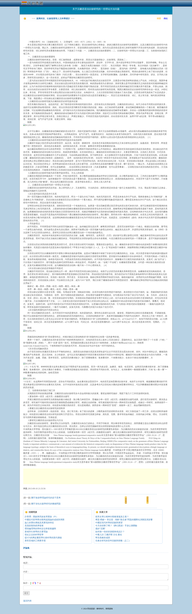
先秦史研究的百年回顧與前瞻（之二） (113, 541)
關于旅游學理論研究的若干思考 (46, 498)
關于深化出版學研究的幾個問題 (46, 504)
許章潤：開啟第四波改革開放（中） (41, 516)
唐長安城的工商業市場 (35, 541)
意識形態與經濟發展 (34, 525)
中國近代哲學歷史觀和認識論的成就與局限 (44, 519)
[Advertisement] (70, 29)
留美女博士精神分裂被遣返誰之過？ (112, 516)
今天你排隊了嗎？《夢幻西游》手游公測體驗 (116, 525)
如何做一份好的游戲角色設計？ (110, 531)
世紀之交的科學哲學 (34, 534)
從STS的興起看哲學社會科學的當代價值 (43, 537)
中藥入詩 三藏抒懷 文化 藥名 (108, 534)
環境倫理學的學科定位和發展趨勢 (40, 528)
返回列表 (27, 601)
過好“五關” (100, 528)
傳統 (166, 18)
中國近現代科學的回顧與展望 (109, 522)
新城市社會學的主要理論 (36, 531)
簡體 (159, 18)
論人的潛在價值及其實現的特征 (39, 522)
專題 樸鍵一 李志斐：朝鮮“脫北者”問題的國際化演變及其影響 (124, 519)
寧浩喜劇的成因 (102, 537)
